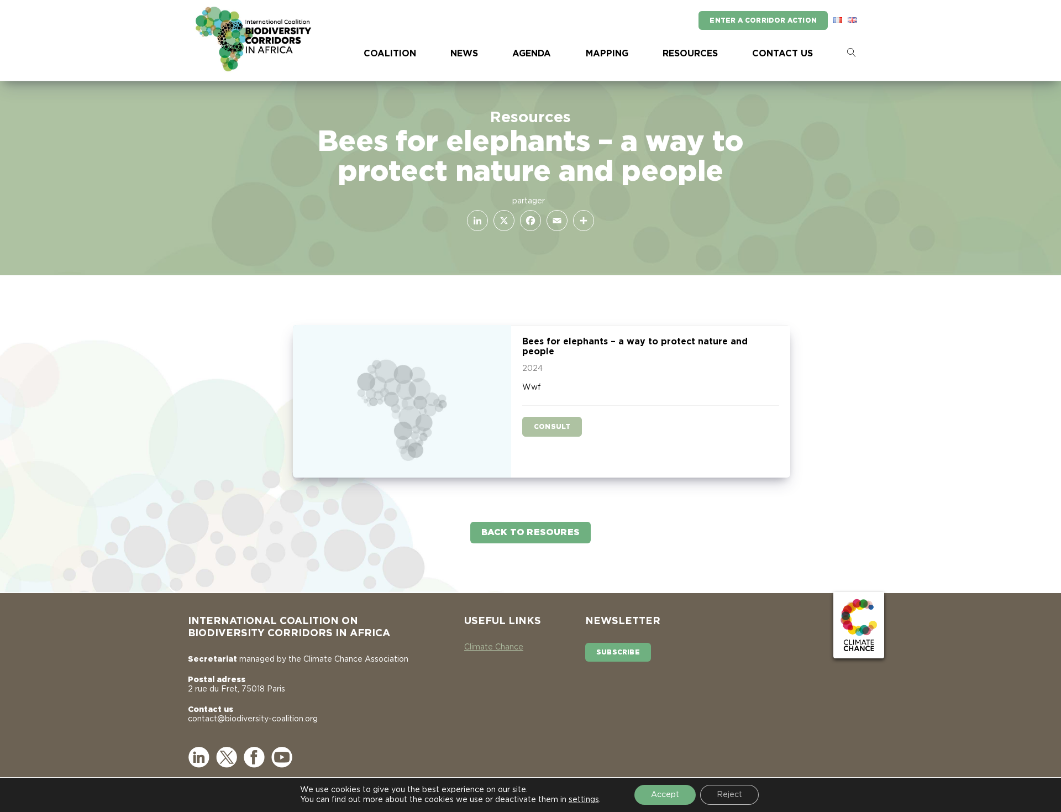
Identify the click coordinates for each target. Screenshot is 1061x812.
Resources (690, 53)
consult (552, 426)
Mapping (607, 53)
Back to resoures (530, 532)
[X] (501, 220)
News (464, 53)
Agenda (531, 53)
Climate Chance (493, 647)
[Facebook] (528, 220)
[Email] (554, 220)
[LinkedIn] (475, 220)
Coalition (390, 53)
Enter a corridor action (763, 20)
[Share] (581, 220)
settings (584, 800)
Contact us (782, 53)
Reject (729, 795)
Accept (665, 795)
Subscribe (618, 652)
